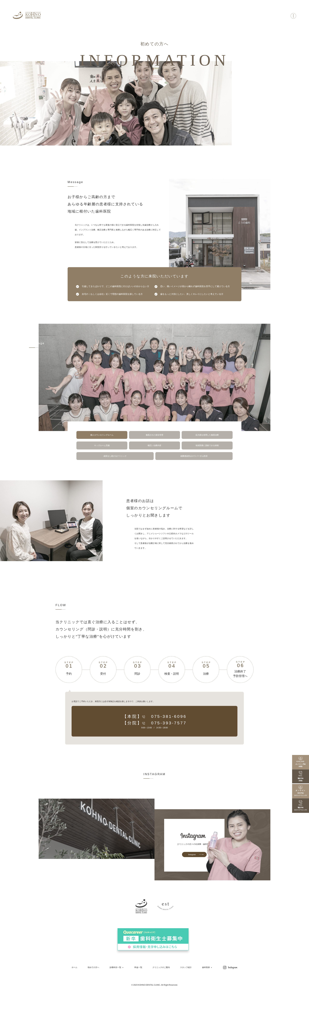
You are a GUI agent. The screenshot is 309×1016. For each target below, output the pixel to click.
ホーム (74, 967)
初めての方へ (93, 967)
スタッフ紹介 (186, 967)
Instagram (192, 854)
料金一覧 (138, 967)
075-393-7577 (169, 723)
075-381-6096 (169, 716)
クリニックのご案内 (161, 967)
